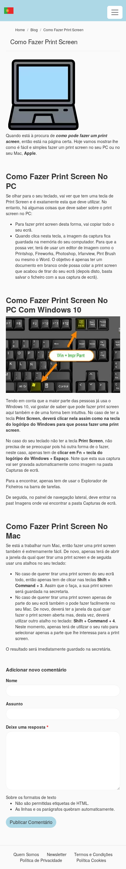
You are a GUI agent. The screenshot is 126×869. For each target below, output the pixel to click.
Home (20, 29)
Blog (34, 29)
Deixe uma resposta (25, 727)
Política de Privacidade (41, 860)
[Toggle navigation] (114, 12)
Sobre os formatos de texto (31, 797)
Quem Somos (26, 854)
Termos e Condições (93, 854)
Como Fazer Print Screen (63, 29)
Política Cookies (91, 860)
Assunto (14, 704)
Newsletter (57, 854)
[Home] (11, 10)
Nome (11, 680)
